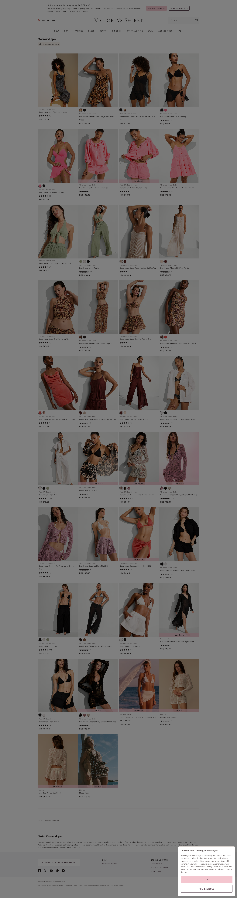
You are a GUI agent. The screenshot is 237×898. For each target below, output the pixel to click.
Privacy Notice (209, 869)
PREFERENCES (207, 889)
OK (206, 879)
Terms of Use (226, 869)
